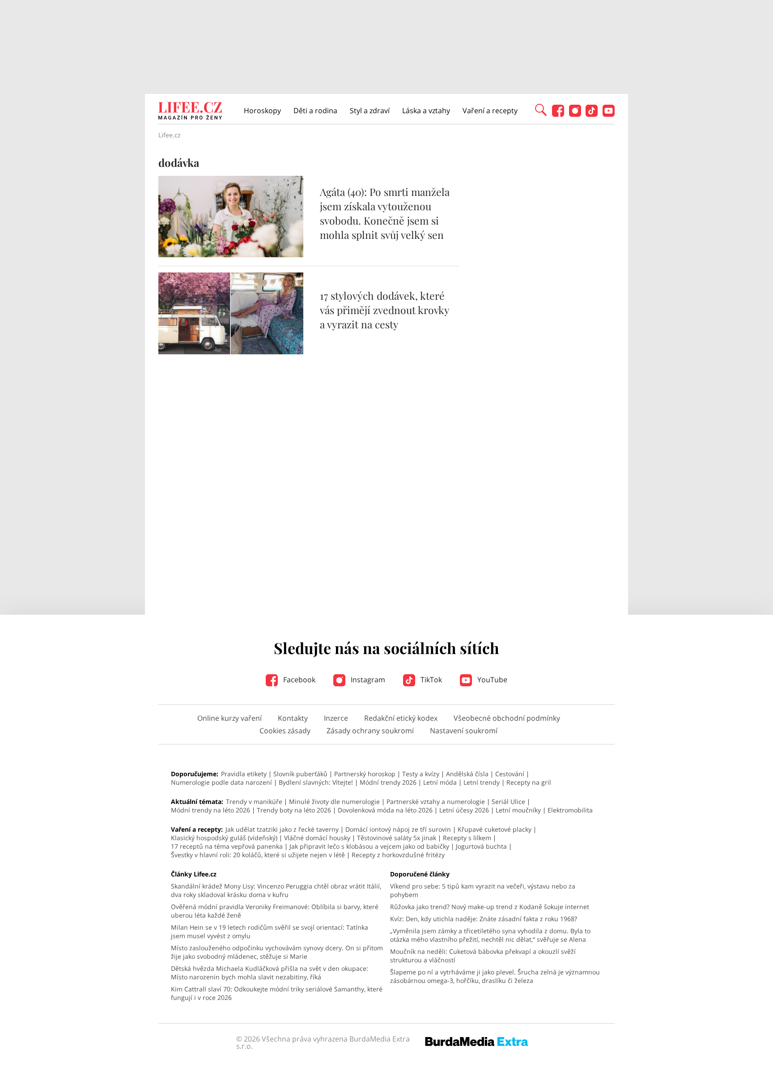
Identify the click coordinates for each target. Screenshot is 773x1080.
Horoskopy (262, 110)
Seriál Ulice (508, 801)
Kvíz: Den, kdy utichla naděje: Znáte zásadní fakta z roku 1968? (483, 918)
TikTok (430, 680)
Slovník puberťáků (300, 774)
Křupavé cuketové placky (494, 829)
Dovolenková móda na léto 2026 (385, 810)
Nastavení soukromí (463, 731)
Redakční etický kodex (400, 718)
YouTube (491, 680)
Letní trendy (481, 782)
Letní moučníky (518, 810)
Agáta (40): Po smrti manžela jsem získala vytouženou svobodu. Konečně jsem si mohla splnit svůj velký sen (385, 213)
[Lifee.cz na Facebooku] (558, 114)
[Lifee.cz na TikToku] (592, 114)
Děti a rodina (315, 110)
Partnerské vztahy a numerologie (435, 801)
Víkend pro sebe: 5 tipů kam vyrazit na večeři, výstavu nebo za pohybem (482, 890)
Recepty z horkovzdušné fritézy (398, 854)
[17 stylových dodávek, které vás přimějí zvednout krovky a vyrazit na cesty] (230, 352)
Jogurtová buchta (481, 846)
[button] (541, 109)
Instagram (367, 680)
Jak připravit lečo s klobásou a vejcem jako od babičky (369, 846)
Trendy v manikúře (254, 801)
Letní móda (440, 782)
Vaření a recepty (490, 110)
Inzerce (336, 718)
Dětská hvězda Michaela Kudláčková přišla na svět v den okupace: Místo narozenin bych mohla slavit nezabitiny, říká (269, 972)
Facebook (298, 680)
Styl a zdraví (370, 110)
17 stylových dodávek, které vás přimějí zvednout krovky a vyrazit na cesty (384, 310)
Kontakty (293, 718)
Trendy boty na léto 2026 (294, 810)
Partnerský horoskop (364, 774)
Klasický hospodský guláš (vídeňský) (224, 837)
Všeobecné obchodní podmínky (507, 718)
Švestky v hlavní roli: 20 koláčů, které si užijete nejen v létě (258, 854)
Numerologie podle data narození (221, 782)
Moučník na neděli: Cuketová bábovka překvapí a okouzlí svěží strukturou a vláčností (483, 955)
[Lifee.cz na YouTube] (609, 114)
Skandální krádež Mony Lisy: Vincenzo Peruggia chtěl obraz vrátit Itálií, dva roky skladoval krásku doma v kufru (276, 890)
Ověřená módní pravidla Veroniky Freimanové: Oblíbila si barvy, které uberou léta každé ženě (274, 910)
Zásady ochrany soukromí (370, 731)
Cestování (509, 774)
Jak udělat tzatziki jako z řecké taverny (282, 829)
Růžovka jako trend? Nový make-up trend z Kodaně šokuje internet (489, 906)
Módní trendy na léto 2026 (210, 810)
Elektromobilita (570, 810)
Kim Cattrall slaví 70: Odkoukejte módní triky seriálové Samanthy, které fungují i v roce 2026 (276, 993)
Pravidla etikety (244, 774)
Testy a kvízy (420, 774)
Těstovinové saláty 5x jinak (396, 837)
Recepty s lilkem (467, 837)
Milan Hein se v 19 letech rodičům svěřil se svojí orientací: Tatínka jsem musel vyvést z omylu (269, 931)
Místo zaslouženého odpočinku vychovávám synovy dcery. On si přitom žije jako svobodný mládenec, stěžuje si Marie (277, 952)
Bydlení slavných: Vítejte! (316, 782)
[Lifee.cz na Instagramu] (575, 114)
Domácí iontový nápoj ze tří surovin (398, 829)
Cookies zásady (284, 731)
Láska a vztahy (426, 110)
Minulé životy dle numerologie (334, 801)
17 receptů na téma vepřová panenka (227, 846)
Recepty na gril (528, 782)
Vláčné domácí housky (317, 837)
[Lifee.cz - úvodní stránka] (190, 112)
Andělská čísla (467, 774)
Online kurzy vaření (229, 718)
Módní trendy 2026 (388, 782)
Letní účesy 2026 (464, 810)
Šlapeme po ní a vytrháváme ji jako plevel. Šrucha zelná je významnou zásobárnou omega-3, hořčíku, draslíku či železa (495, 976)
